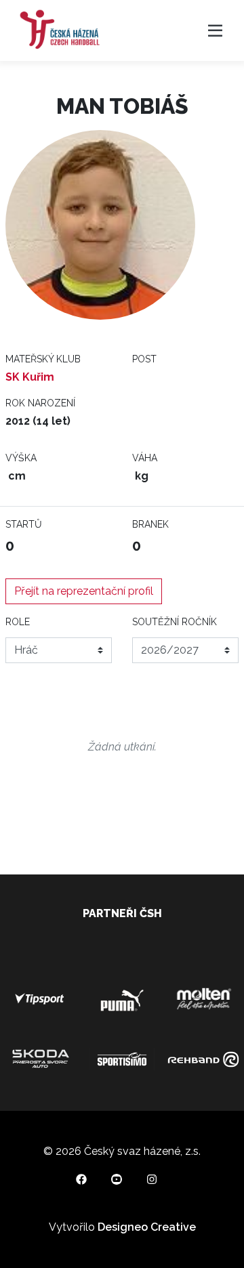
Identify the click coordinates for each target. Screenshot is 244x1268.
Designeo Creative (147, 1227)
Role (17, 621)
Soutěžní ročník (174, 621)
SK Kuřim (29, 377)
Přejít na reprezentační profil (83, 591)
